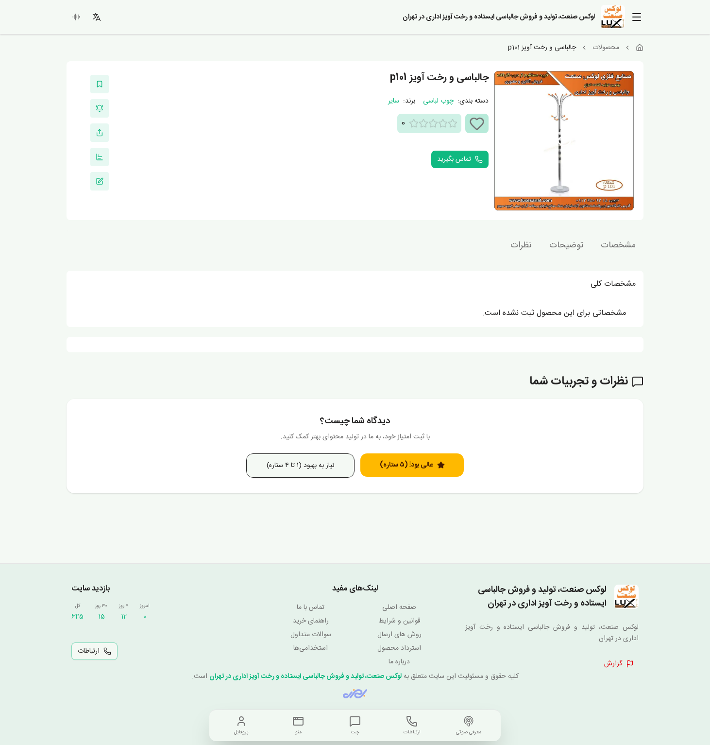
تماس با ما (310, 607)
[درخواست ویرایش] (99, 181)
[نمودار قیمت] (99, 157)
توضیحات (566, 245)
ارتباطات (89, 651)
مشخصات (618, 245)
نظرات (521, 245)
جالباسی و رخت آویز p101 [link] (542, 47)
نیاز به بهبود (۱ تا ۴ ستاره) (300, 465)
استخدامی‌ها (310, 648)
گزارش (613, 664)
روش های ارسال (399, 635)
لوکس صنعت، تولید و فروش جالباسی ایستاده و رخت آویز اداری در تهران (305, 676)
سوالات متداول (310, 635)
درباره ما (399, 662)
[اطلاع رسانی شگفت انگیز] (99, 108)
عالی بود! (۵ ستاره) (406, 465)
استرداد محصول (399, 648)
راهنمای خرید (311, 621)
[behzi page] (355, 693)
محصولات (605, 47)
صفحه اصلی (399, 607)
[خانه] (639, 47)
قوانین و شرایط (399, 621)
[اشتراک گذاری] (99, 132)
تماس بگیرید (454, 159)
